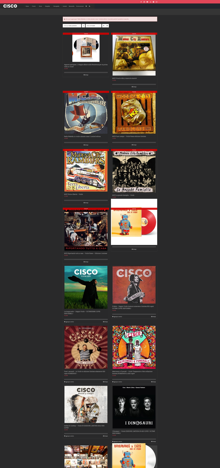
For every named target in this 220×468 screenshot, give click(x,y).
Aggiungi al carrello (69, 321)
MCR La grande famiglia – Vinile (123, 195)
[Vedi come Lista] (107, 25)
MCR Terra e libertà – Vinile (73, 194)
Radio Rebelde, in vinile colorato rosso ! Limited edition (82, 136)
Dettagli (86, 74)
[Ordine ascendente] (83, 25)
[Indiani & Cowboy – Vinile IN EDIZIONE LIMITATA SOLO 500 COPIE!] (86, 404)
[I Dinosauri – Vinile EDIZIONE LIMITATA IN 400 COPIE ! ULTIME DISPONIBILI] (134, 407)
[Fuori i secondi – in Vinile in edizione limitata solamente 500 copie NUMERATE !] (86, 347)
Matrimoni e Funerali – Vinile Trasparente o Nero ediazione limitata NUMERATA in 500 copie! (132, 372)
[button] (89, 6)
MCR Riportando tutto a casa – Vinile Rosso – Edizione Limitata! (85, 253)
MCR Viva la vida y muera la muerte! (124, 78)
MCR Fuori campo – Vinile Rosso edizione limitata (129, 136)
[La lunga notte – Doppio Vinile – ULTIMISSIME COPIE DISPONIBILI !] (86, 287)
